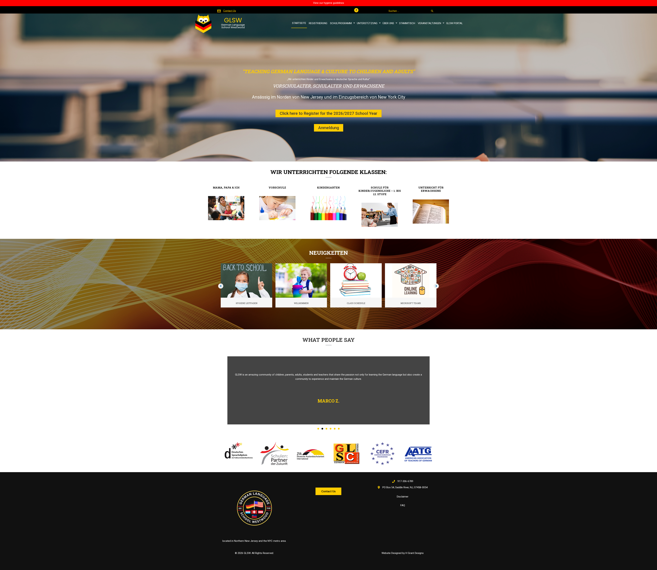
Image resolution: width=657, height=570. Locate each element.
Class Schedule (356, 303)
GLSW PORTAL (454, 23)
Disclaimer (402, 496)
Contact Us (229, 10)
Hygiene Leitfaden (246, 303)
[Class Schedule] (356, 280)
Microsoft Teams (411, 303)
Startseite (299, 23)
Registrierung (318, 23)
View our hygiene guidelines (328, 2)
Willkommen (301, 303)
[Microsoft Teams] (410, 280)
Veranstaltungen (429, 23)
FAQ (402, 505)
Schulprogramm (341, 23)
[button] (356, 10)
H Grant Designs (414, 553)
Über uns (388, 23)
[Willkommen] (301, 280)
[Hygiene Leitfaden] (246, 280)
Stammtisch (407, 23)
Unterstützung (367, 23)
